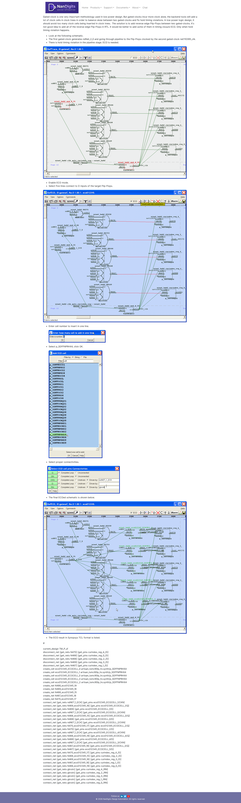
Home (85, 7)
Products (95, 7)
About (135, 7)
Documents (122, 7)
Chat (145, 7)
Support (108, 7)
